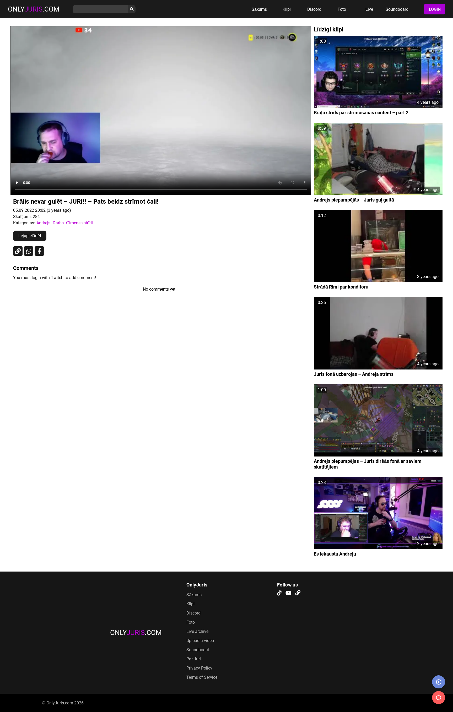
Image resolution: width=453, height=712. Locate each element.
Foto (342, 9)
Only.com (34, 9)
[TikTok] (279, 593)
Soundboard (397, 9)
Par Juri (193, 658)
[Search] (132, 9)
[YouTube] (288, 593)
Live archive (197, 631)
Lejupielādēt (29, 235)
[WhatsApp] (28, 251)
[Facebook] (39, 251)
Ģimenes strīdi (79, 222)
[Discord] (297, 593)
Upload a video (200, 640)
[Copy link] (18, 251)
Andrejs (43, 222)
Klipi (287, 9)
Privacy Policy (199, 668)
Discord (314, 9)
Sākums (259, 9)
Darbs (58, 222)
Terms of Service (201, 677)
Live (369, 9)
